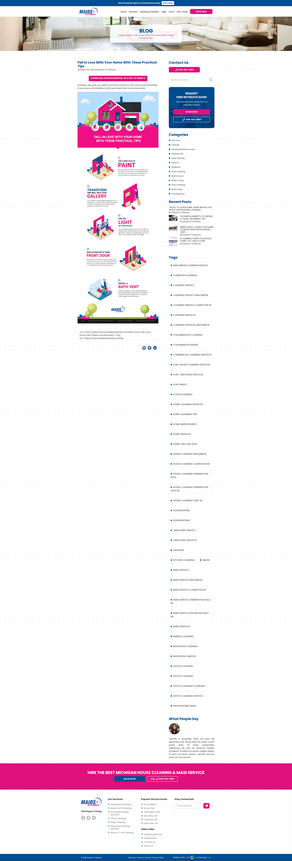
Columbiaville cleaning (187, 334)
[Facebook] (144, 348)
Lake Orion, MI (151, 823)
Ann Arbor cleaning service (190, 265)
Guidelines (175, 167)
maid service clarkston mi (189, 589)
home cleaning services (188, 404)
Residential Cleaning (121, 804)
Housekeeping (181, 520)
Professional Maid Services (120, 813)
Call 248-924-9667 (162, 778)
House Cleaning (178, 171)
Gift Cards (168, 3)
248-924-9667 (186, 69)
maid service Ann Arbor (187, 579)
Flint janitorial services (188, 374)
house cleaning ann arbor (189, 454)
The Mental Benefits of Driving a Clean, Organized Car (196, 217)
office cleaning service (188, 696)
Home (122, 35)
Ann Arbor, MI (150, 815)
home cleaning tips (185, 414)
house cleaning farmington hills (189, 475)
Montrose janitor (184, 656)
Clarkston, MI (150, 819)
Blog (129, 35)
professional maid (184, 705)
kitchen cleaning (184, 560)
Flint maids (180, 384)
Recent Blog (176, 189)
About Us (148, 845)
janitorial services (185, 540)
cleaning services (184, 315)
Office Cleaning (178, 185)
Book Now (192, 111)
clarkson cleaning (185, 275)
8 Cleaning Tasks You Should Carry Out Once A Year (195, 239)
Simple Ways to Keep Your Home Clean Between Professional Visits (196, 229)
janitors (178, 550)
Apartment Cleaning (121, 808)
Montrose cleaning (185, 646)
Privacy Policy (158, 857)
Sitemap (132, 857)
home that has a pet (185, 444)
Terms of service (144, 857)
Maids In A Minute (88, 11)
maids (206, 560)
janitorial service (184, 530)
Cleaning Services (153, 834)
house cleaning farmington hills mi (189, 489)
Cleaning (175, 145)
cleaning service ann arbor (190, 295)
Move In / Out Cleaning (122, 832)
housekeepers (181, 510)
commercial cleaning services (192, 354)
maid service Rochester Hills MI (190, 614)
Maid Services (177, 176)
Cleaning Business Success (183, 149)
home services (182, 434)
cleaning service (183, 285)
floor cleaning (182, 394)
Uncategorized (178, 193)
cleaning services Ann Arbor (191, 325)
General (175, 162)
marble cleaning (183, 636)
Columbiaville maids (185, 344)
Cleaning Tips (177, 153)
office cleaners (183, 666)
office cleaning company (189, 686)
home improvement (185, 424)
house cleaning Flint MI (187, 500)
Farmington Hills (152, 812)
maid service (181, 570)
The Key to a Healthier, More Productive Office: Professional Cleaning (190, 208)
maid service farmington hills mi (191, 601)
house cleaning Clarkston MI (191, 463)
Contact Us (149, 842)
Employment (150, 838)
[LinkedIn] (155, 348)
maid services (181, 626)
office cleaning (183, 676)
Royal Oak (149, 808)
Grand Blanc (150, 804)
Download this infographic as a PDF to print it (118, 78)
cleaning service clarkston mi (192, 305)
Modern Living (177, 180)
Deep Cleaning (178, 158)
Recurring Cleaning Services (120, 827)
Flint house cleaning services (191, 364)
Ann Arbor (176, 140)
